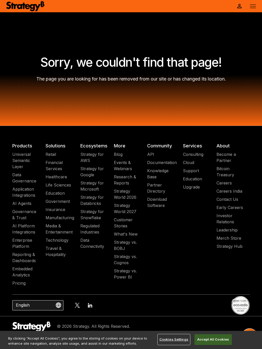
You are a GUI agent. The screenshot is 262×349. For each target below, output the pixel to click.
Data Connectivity (92, 243)
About (223, 145)
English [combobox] (23, 305)
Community (159, 145)
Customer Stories (123, 222)
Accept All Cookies (213, 339)
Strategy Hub (229, 246)
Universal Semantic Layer (21, 160)
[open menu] (253, 6)
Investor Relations (225, 218)
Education (55, 193)
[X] (77, 305)
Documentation (162, 162)
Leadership (227, 229)
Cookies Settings (173, 339)
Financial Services (54, 165)
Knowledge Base (158, 173)
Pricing (19, 283)
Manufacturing (60, 217)
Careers (224, 182)
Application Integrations (23, 192)
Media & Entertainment (59, 229)
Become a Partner (226, 157)
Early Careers (229, 207)
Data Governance (24, 177)
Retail (51, 154)
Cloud (188, 162)
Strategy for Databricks (92, 200)
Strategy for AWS (92, 157)
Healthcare (56, 176)
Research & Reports (125, 179)
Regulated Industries (90, 229)
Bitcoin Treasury (225, 171)
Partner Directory (156, 188)
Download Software (157, 202)
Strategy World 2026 (125, 194)
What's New (126, 234)
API (150, 154)
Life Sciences (58, 185)
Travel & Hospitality (56, 251)
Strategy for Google (92, 171)
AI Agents (21, 203)
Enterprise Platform (22, 243)
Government (58, 201)
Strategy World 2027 (125, 208)
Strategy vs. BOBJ (125, 245)
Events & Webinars (123, 165)
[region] (131, 340)
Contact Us (227, 199)
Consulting (193, 154)
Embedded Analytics (22, 271)
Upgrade (191, 187)
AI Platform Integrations (23, 229)
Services (192, 145)
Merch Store (228, 238)
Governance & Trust (24, 214)
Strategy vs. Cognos (125, 259)
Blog (118, 154)
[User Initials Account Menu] (239, 6)
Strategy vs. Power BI (125, 274)
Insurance (55, 209)
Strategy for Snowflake (92, 214)
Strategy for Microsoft (92, 186)
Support (191, 170)
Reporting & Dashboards (24, 257)
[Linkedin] (90, 305)
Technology (57, 240)
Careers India (229, 191)
